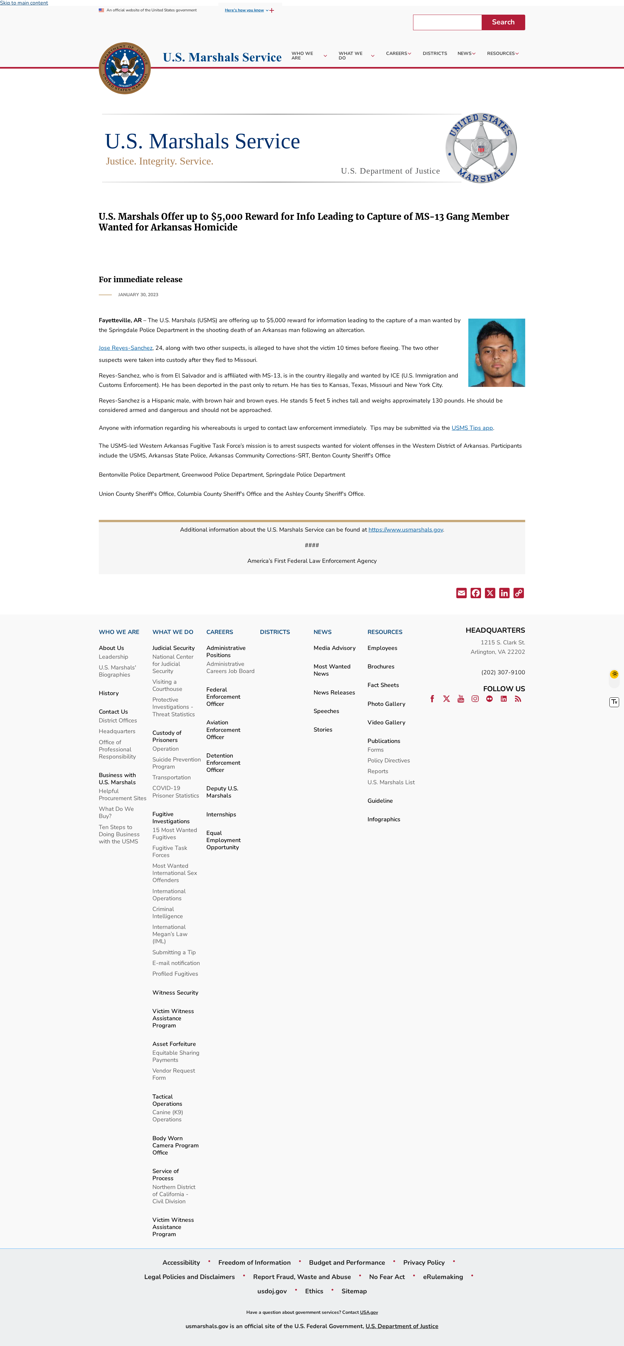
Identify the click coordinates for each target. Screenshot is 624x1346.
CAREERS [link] (219, 632)
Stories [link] (323, 729)
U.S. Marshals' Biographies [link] (117, 671)
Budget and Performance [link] (347, 1262)
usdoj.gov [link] (272, 1291)
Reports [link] (378, 771)
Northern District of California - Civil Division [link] (173, 1194)
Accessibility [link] (181, 1262)
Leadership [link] (113, 657)
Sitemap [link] (354, 1291)
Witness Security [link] (175, 992)
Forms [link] (376, 750)
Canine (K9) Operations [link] (167, 1115)
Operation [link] (165, 749)
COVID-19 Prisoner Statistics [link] (175, 791)
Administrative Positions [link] (226, 651)
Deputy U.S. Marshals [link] (222, 791)
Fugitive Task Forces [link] (169, 851)
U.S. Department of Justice (402, 1326)
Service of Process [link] (165, 1174)
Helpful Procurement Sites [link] (123, 794)
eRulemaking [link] (443, 1276)
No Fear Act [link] (387, 1276)
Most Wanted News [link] (332, 670)
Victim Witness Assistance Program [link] (173, 1018)
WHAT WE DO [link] (172, 632)
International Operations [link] (169, 894)
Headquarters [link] (117, 731)
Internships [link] (221, 814)
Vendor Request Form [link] (173, 1074)
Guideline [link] (380, 801)
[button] (461, 594)
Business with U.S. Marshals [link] (117, 778)
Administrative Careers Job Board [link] (230, 667)
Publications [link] (384, 741)
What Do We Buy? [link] (116, 812)
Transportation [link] (171, 777)
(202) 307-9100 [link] (503, 672)
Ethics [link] (314, 1291)
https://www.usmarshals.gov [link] (406, 529)
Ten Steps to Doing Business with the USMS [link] (119, 834)
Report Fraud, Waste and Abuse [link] (302, 1276)
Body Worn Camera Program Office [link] (175, 1145)
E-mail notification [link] (176, 963)
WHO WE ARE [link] (119, 632)
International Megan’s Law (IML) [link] (170, 934)
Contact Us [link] (113, 711)
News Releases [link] (334, 692)
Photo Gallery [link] (386, 704)
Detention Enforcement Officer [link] (223, 762)
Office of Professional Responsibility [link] (117, 749)
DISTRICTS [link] (275, 632)
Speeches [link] (326, 711)
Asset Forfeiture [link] (174, 1044)
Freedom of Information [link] (254, 1262)
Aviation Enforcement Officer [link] (223, 729)
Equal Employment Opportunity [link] (223, 840)
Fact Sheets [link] (383, 685)
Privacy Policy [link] (424, 1262)
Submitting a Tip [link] (174, 952)
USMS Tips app (472, 428)
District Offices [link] (118, 720)
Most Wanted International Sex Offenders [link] (174, 873)
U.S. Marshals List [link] (391, 782)
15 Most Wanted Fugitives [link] (174, 833)
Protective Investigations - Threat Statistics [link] (173, 706)
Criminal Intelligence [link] (167, 912)
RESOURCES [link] (385, 632)
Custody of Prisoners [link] (166, 736)
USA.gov (369, 1312)
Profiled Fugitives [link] (175, 974)
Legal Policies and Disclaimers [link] (189, 1276)
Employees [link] (382, 648)
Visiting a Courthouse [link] (167, 685)
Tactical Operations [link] (167, 1100)
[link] (125, 69)
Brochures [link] (381, 666)
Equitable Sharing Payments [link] (176, 1056)
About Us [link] (111, 648)
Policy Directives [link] (389, 760)
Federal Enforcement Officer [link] (223, 696)
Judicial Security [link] (173, 648)
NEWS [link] (323, 632)
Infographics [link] (384, 819)
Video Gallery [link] (386, 722)
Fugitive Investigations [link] (171, 817)
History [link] (109, 693)
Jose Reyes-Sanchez (125, 348)
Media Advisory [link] (335, 648)
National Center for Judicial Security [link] (172, 664)
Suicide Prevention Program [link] (176, 763)
